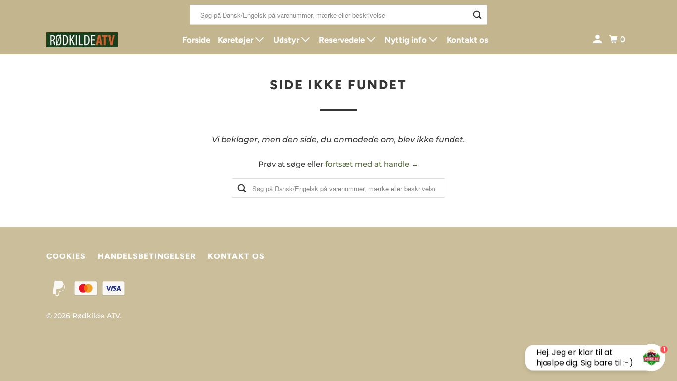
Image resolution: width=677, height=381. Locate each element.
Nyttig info (406, 40)
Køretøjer (236, 40)
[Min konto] (598, 39)
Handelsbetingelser (147, 256)
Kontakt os (467, 40)
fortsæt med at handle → (372, 164)
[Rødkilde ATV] (90, 40)
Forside (196, 40)
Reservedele (343, 40)
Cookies (66, 256)
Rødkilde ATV (96, 315)
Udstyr (287, 40)
